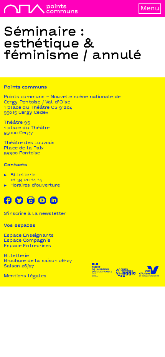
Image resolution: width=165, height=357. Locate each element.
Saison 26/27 (19, 266)
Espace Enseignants (29, 236)
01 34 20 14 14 (27, 180)
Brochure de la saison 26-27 (38, 261)
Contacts (15, 165)
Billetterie (16, 256)
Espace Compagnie (27, 241)
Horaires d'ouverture (35, 185)
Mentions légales (25, 276)
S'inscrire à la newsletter (35, 214)
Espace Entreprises (27, 246)
